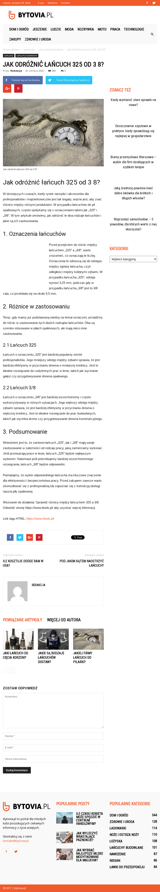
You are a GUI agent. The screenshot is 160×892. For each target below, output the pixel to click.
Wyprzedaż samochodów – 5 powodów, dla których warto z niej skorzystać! (133, 224)
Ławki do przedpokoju (127, 867)
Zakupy (15, 39)
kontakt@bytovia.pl (16, 841)
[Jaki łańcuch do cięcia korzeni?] (18, 639)
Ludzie (56, 29)
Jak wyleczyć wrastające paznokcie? (87, 836)
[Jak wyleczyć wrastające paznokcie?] (64, 837)
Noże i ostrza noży (124, 835)
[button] (152, 34)
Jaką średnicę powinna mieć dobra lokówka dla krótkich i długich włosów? (133, 193)
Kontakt (65, 2)
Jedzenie (39, 29)
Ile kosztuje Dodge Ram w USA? (23, 563)
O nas (41, 2)
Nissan (115, 861)
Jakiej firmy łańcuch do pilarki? (82, 657)
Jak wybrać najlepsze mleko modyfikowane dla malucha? (89, 855)
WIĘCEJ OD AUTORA (64, 619)
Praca (115, 29)
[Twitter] (154, 3)
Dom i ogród (19, 29)
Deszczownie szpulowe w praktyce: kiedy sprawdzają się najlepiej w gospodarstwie (133, 131)
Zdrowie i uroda (38, 39)
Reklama (52, 2)
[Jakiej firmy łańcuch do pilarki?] (88, 639)
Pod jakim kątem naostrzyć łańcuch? (82, 563)
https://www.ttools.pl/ (40, 518)
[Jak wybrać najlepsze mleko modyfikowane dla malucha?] (64, 854)
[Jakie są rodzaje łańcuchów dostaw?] (53, 639)
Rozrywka (86, 29)
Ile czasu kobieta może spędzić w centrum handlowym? (89, 819)
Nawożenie (118, 854)
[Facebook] (147, 3)
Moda (69, 29)
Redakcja (16, 70)
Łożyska (116, 841)
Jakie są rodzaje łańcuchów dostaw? (51, 657)
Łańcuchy (8, 55)
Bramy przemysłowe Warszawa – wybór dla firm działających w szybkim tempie (133, 162)
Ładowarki (118, 828)
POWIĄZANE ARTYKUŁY (22, 619)
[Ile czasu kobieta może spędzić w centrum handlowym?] (64, 818)
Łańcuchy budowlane (27, 55)
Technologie (134, 29)
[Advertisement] (108, 15)
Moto (102, 29)
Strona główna (11, 49)
